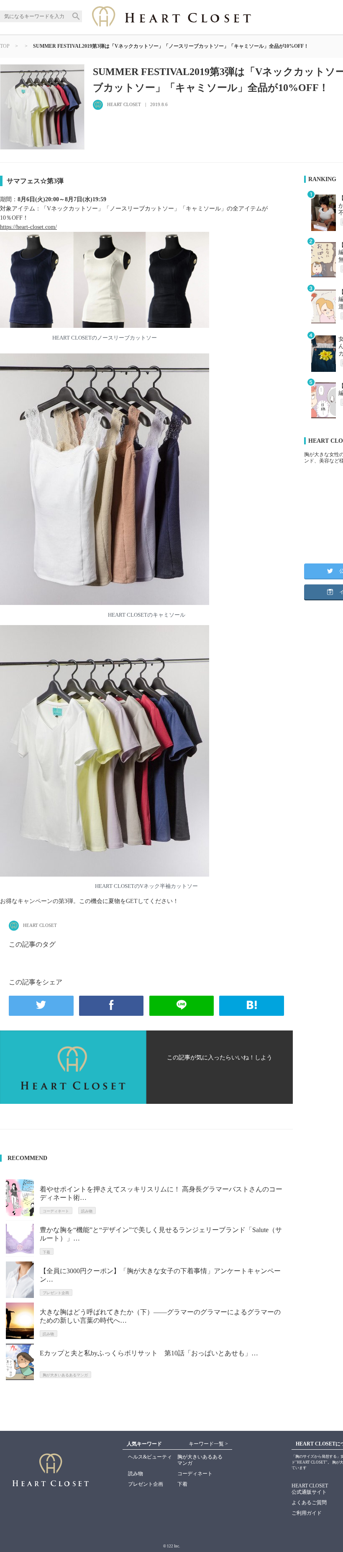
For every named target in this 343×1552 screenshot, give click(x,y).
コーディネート (194, 1474)
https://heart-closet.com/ (28, 227)
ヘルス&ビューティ (150, 1457)
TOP (5, 46)
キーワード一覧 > (208, 1444)
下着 (182, 1484)
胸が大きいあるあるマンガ (200, 1460)
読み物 (135, 1474)
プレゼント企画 (145, 1484)
